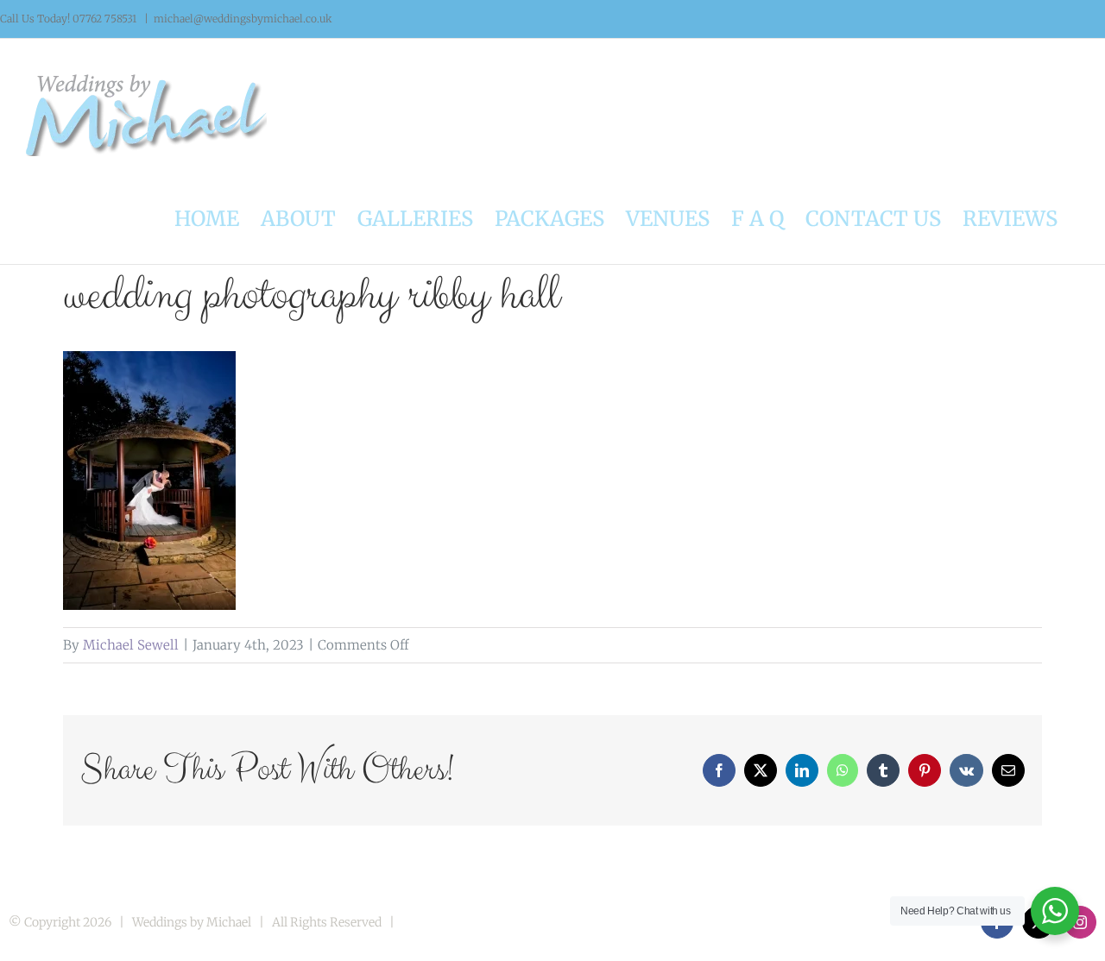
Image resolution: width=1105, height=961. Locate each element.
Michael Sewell (131, 645)
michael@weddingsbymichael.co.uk (243, 18)
